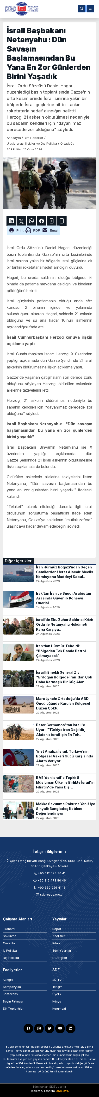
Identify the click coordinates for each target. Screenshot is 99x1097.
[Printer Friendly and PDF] (33, 230)
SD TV (57, 980)
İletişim (57, 987)
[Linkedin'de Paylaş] (11, 221)
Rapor (56, 929)
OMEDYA (62, 1091)
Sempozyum (12, 987)
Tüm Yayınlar (61, 950)
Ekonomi (9, 929)
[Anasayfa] (20, 8)
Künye (56, 1001)
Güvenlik (9, 943)
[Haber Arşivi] (82, 8)
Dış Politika (11, 958)
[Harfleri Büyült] (51, 221)
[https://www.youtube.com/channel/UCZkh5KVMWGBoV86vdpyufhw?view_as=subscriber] (60, 1028)
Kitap (56, 943)
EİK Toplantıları (14, 1008)
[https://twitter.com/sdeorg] (49, 1028)
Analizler (58, 936)
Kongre (8, 980)
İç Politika (10, 950)
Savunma (9, 936)
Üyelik (56, 994)
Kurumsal (59, 1008)
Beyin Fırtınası (13, 1001)
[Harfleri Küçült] (62, 221)
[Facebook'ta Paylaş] (41, 221)
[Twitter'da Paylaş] (21, 221)
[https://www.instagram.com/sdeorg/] (39, 1028)
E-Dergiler (59, 958)
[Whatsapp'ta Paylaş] (31, 221)
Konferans (10, 994)
